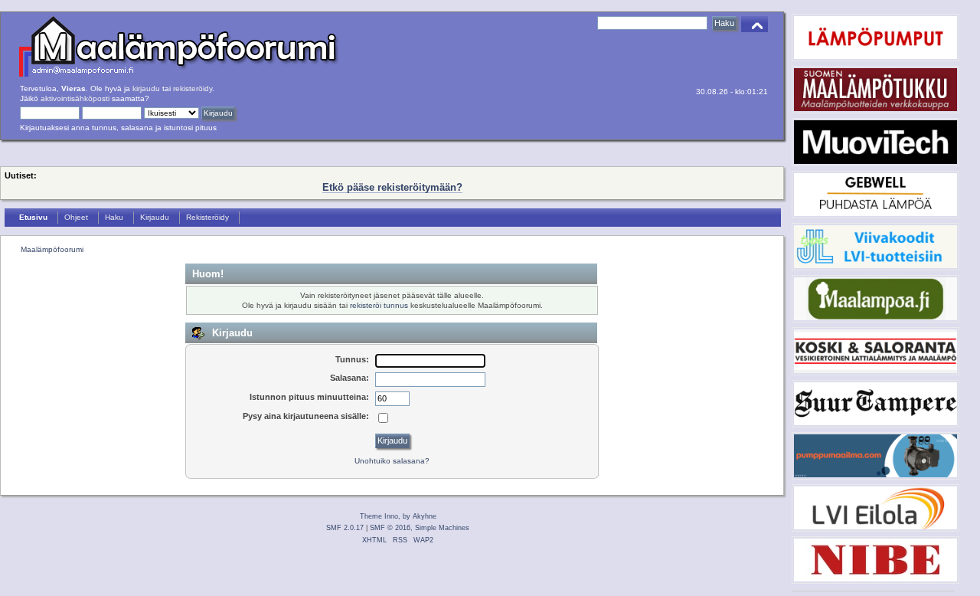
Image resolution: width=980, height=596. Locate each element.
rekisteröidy (192, 88)
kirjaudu (146, 88)
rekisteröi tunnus (379, 305)
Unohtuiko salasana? (392, 461)
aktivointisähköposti (75, 98)
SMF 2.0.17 (345, 528)
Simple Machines (442, 528)
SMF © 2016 (390, 528)
